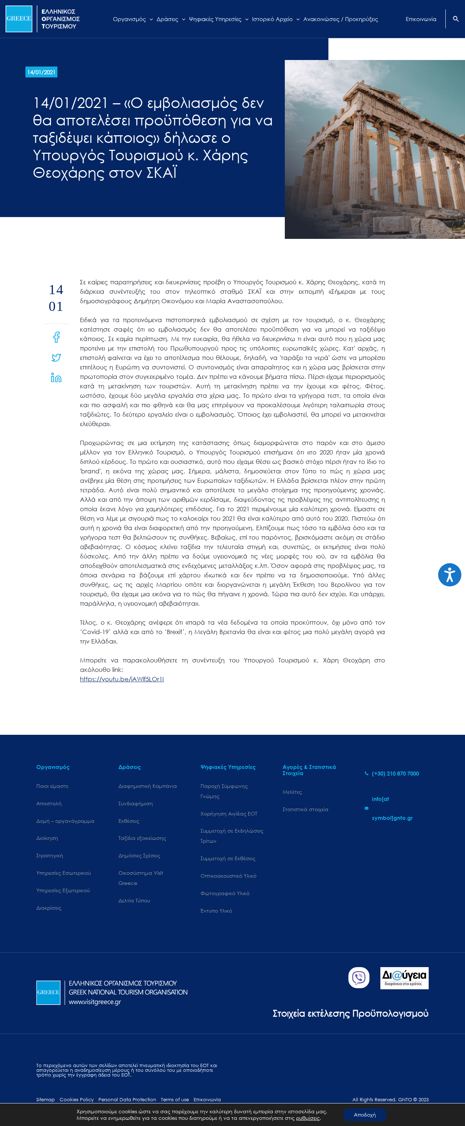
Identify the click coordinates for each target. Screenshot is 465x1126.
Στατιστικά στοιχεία (305, 809)
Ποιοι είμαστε (52, 785)
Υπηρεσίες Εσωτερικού (63, 872)
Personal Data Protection (127, 1100)
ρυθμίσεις (308, 1118)
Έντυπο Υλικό (216, 910)
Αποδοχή (365, 1114)
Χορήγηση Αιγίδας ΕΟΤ (229, 813)
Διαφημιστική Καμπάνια (147, 785)
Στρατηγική (49, 855)
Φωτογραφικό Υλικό (225, 893)
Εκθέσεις (128, 820)
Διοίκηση (47, 837)
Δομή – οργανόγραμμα (65, 820)
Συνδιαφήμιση (135, 803)
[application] (149, 19)
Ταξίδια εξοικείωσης (142, 837)
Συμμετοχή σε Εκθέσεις (228, 858)
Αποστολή (49, 803)
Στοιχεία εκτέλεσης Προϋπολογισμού (351, 1012)
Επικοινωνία (207, 1100)
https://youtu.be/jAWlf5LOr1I (122, 679)
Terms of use (175, 1100)
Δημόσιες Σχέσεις (139, 855)
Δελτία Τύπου (134, 900)
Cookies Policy (77, 1100)
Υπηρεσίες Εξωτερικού (63, 890)
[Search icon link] (456, 20)
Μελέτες (292, 791)
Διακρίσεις (48, 907)
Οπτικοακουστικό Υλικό (228, 875)
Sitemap (45, 1100)
